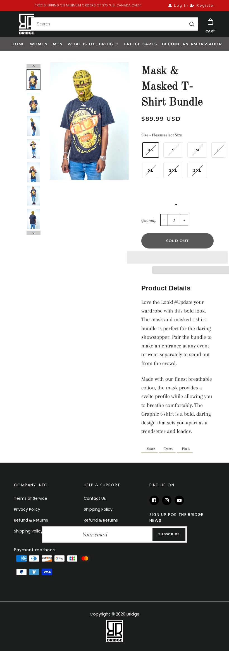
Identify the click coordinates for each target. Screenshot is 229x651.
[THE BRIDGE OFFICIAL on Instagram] (168, 500)
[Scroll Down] (33, 233)
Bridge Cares (140, 44)
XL (151, 170)
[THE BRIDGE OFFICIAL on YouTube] (180, 500)
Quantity (148, 220)
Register (205, 6)
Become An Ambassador (192, 44)
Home (18, 44)
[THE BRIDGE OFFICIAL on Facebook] (155, 500)
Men (58, 44)
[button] (177, 257)
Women (39, 44)
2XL (173, 170)
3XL (197, 170)
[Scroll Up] (33, 66)
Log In (180, 6)
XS (151, 150)
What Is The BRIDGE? (93, 44)
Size (161, 135)
